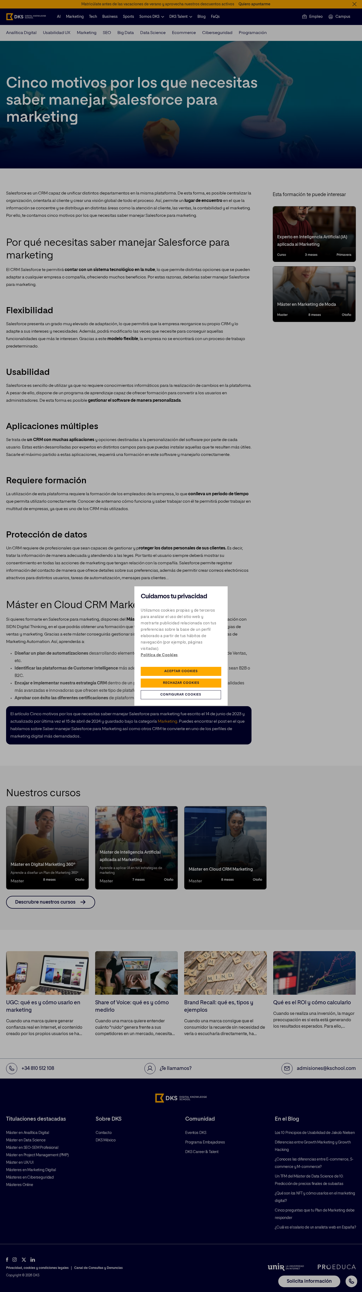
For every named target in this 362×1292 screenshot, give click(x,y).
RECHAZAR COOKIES (181, 683)
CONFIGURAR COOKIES (180, 694)
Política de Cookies (159, 655)
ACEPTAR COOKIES (181, 671)
